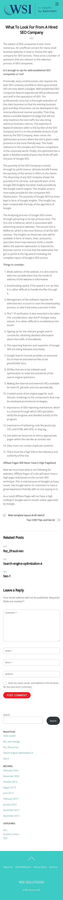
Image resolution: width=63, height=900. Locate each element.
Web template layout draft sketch (26, 515)
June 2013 (8, 793)
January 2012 (10, 804)
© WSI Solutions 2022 (31, 890)
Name (8, 651)
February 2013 (10, 798)
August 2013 (9, 787)
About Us (8, 867)
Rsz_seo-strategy (11, 741)
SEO (32, 38)
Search (6, 714)
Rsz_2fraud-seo (13, 551)
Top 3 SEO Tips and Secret (41, 520)
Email (9, 662)
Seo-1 (7, 576)
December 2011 (11, 810)
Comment (11, 612)
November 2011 (11, 815)
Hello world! (9, 735)
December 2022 (11, 776)
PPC (5, 830)
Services (53, 867)
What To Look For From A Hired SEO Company (31, 30)
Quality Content (11, 834)
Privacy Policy (40, 867)
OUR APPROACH (23, 867)
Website (9, 674)
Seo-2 (6, 758)
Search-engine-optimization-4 (22, 563)
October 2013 (10, 781)
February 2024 (10, 770)
